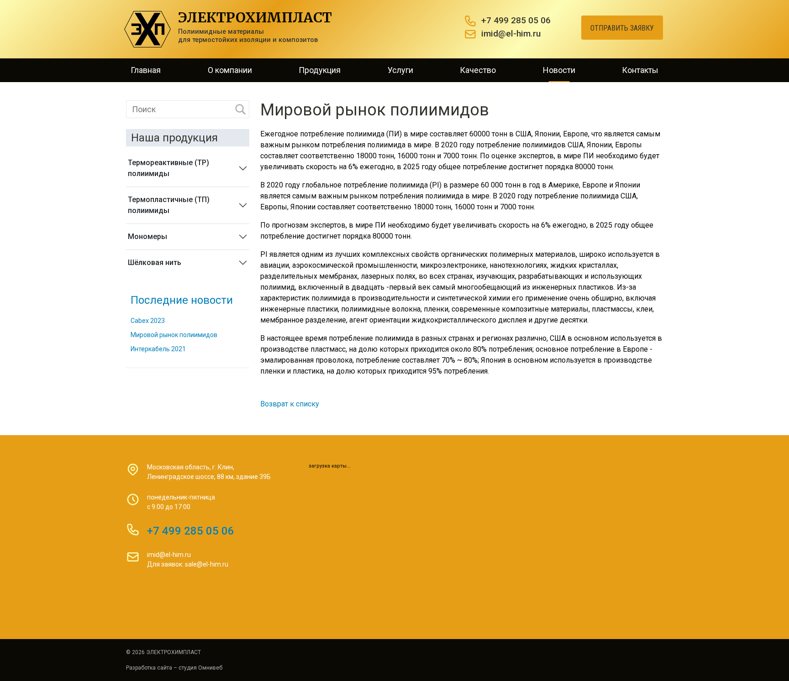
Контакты (640, 70)
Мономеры (147, 236)
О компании (230, 70)
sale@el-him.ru (206, 564)
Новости (559, 70)
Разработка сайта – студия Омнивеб (174, 668)
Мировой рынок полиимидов (174, 334)
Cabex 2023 (148, 320)
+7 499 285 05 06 (516, 20)
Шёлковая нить (154, 262)
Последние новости (182, 300)
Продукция (320, 70)
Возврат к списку (289, 404)
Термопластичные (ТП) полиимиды (169, 205)
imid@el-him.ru (511, 33)
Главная (146, 70)
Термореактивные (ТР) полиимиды (168, 168)
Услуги (400, 70)
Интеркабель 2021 (158, 349)
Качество (478, 70)
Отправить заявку (622, 28)
